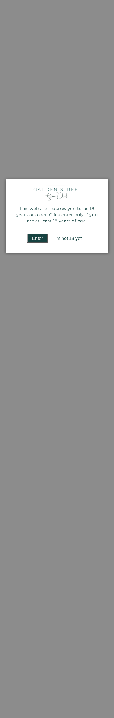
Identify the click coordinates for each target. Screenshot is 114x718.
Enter (37, 238)
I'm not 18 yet (68, 238)
